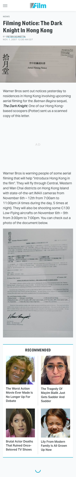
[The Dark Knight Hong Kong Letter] (38, 336)
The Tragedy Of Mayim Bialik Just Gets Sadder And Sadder (53, 395)
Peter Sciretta (16, 36)
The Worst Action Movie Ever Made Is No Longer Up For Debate (19, 395)
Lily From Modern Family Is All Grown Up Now (54, 446)
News (6, 16)
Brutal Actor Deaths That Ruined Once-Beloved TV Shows (19, 446)
